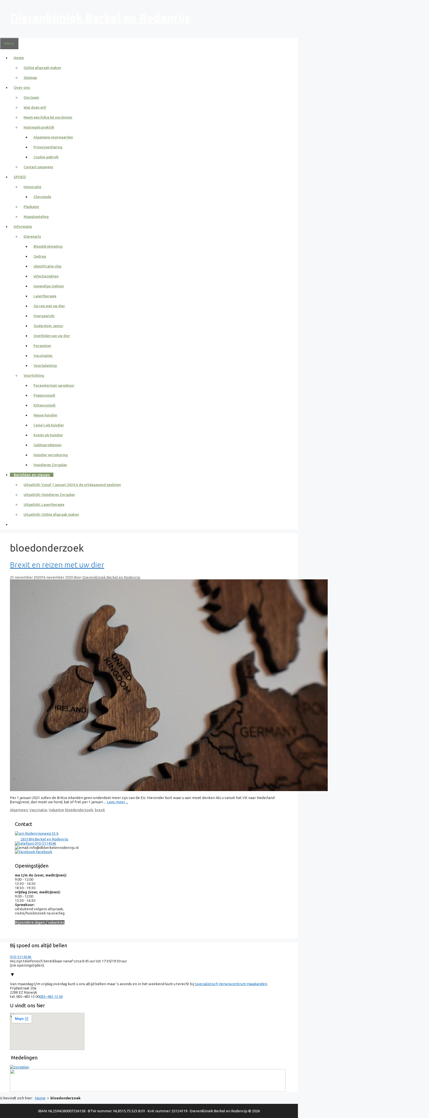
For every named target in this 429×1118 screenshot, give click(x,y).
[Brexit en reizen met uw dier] (169, 790)
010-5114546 (45, 843)
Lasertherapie (45, 296)
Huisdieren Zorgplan (50, 465)
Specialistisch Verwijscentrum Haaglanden (231, 984)
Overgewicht (44, 316)
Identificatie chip (47, 266)
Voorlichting (34, 376)
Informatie (23, 226)
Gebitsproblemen (48, 445)
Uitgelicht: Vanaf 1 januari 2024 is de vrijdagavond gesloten (72, 485)
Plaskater (31, 207)
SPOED (20, 177)
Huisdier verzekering (51, 455)
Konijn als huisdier (48, 435)
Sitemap (30, 78)
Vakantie (56, 810)
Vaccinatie (38, 810)
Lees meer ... (117, 802)
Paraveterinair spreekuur (54, 385)
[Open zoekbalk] (13, 524)
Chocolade (42, 197)
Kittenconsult (45, 405)
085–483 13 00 (51, 996)
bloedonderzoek (79, 810)
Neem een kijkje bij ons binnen (48, 117)
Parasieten (42, 346)
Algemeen (19, 810)
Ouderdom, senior (48, 326)
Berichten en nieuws (32, 475)
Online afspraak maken (42, 68)
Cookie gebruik (46, 157)
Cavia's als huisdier (49, 425)
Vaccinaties (43, 356)
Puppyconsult (44, 395)
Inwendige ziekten (49, 286)
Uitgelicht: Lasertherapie (44, 505)
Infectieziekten (46, 276)
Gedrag (40, 256)
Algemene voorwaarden (53, 137)
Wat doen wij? (35, 107)
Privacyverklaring (48, 147)
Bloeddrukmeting (48, 246)
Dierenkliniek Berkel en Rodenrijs (100, 17)
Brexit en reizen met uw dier (57, 564)
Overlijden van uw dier (52, 336)
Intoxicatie (32, 187)
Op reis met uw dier (49, 306)
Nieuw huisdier (46, 415)
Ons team (31, 98)
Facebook (43, 852)
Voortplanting (45, 366)
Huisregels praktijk (39, 127)
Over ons (22, 87)
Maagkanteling (36, 217)
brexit (100, 810)
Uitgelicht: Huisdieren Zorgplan (49, 495)
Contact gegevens (38, 167)
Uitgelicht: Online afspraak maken (51, 515)
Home (19, 58)
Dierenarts (32, 237)
